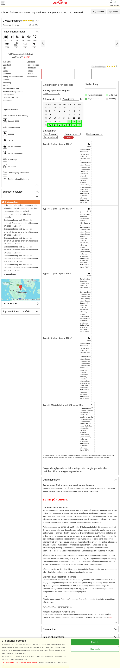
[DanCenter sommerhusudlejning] (60, 3)
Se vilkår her (11, 274)
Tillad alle (95, 642)
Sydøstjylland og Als (59, 12)
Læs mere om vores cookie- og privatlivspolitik (20, 662)
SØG (68, 137)
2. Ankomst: (49, 99)
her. (110, 617)
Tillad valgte (95, 649)
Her (3, 665)
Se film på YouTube (55, 499)
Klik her (27, 57)
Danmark (78, 12)
